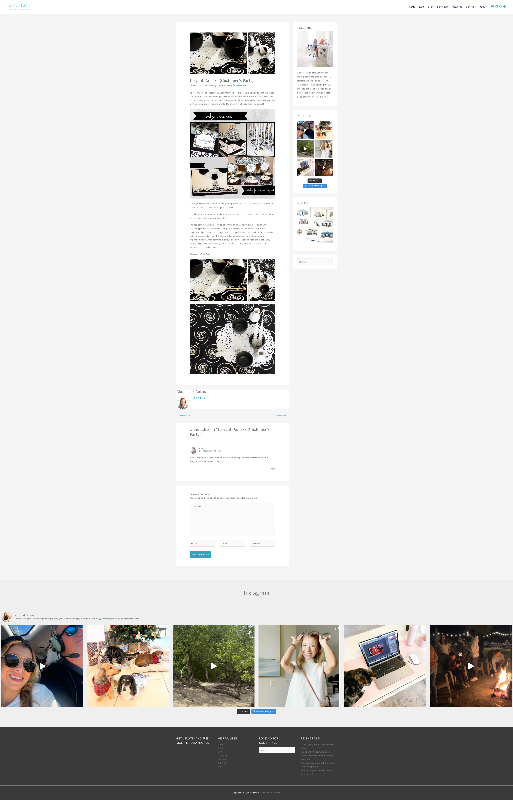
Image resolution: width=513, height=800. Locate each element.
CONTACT (471, 6)
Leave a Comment (199, 85)
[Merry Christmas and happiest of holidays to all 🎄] (324, 130)
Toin (201, 448)
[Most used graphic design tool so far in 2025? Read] (324, 149)
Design (213, 85)
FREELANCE (457, 6)
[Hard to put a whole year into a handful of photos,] (324, 167)
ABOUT (483, 6)
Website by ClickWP (271, 792)
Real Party (227, 85)
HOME (412, 6)
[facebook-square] (497, 6)
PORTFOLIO (442, 6)
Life (219, 85)
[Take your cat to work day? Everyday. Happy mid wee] (305, 167)
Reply (272, 468)
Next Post (282, 415)
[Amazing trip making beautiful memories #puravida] (305, 149)
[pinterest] (504, 6)
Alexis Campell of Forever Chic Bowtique (239, 92)
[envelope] (493, 6)
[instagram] (501, 6)
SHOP (430, 6)
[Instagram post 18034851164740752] (305, 130)
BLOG (421, 6)
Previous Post (185, 415)
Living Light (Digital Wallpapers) (316, 751)
